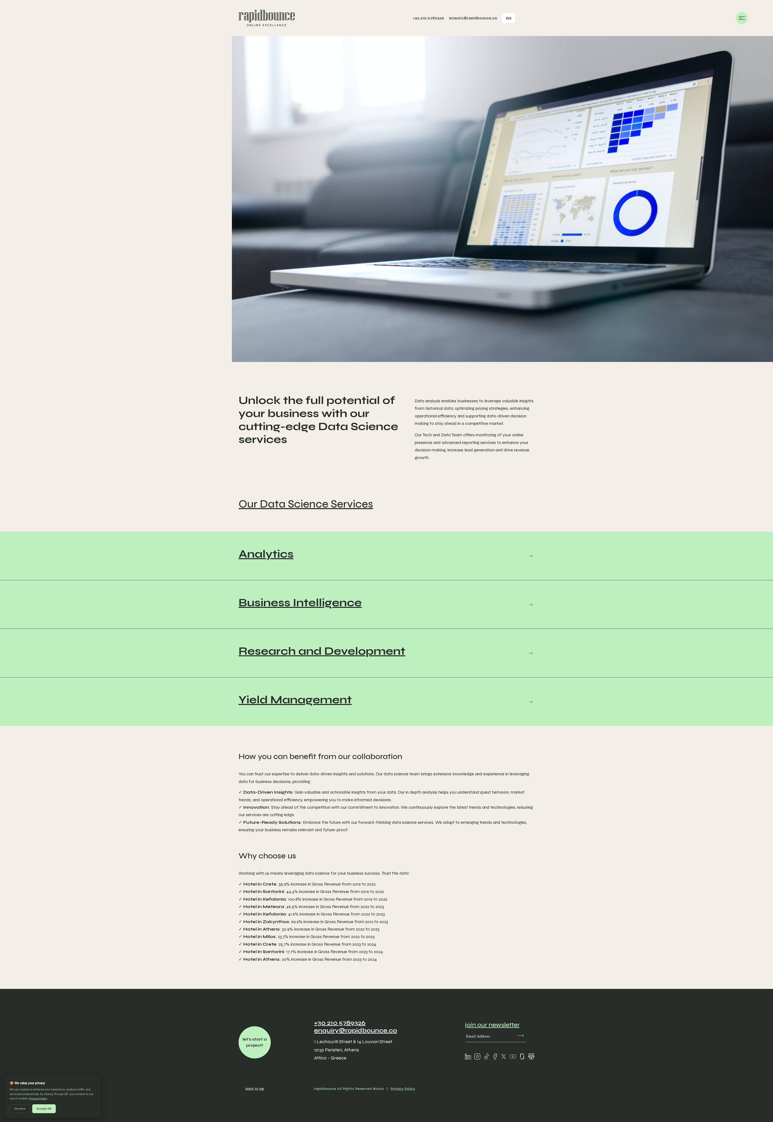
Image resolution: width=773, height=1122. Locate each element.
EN (508, 18)
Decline (20, 1108)
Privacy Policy (403, 1088)
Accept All (44, 1108)
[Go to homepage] (267, 18)
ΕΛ (509, 28)
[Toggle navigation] (741, 19)
